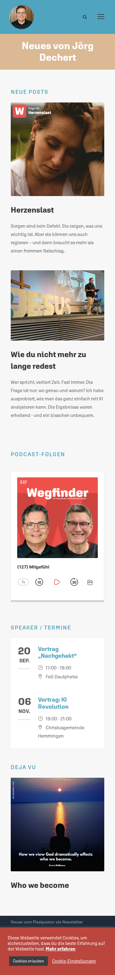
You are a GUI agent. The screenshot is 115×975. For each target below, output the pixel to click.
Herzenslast (32, 209)
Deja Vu (23, 767)
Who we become (40, 885)
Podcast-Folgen (38, 454)
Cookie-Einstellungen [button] (74, 961)
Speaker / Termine (41, 627)
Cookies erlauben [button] (28, 961)
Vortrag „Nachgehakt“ (57, 652)
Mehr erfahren (60, 948)
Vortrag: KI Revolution (53, 703)
